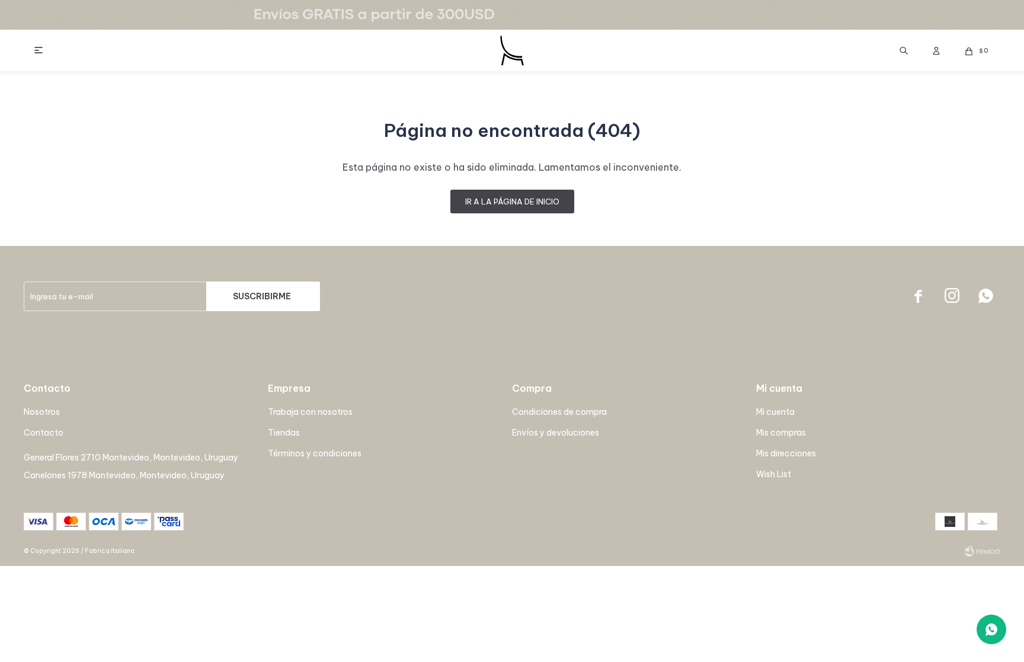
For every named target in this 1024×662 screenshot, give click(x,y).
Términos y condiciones (314, 453)
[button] (904, 50)
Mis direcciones (786, 453)
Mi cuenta (775, 412)
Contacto (43, 432)
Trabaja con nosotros (310, 412)
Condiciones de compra (559, 412)
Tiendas (284, 432)
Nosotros (42, 412)
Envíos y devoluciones (555, 432)
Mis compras (781, 432)
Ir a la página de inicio (512, 201)
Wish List (773, 474)
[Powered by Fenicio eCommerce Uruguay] (982, 551)
